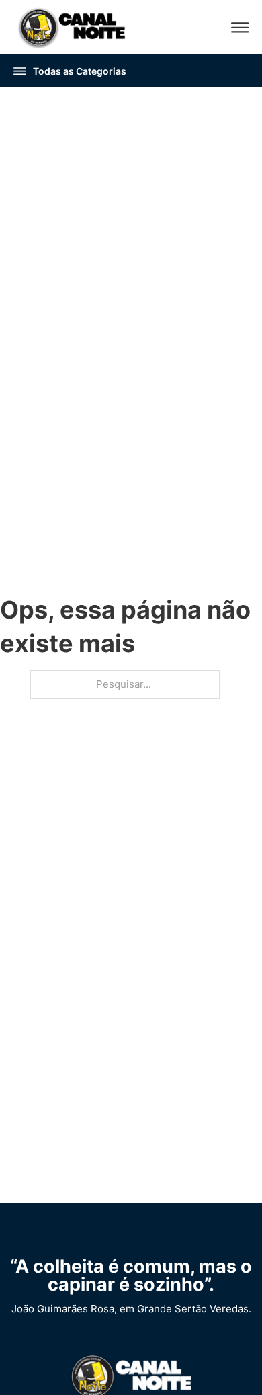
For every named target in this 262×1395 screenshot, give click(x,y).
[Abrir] (240, 27)
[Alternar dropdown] (19, 71)
